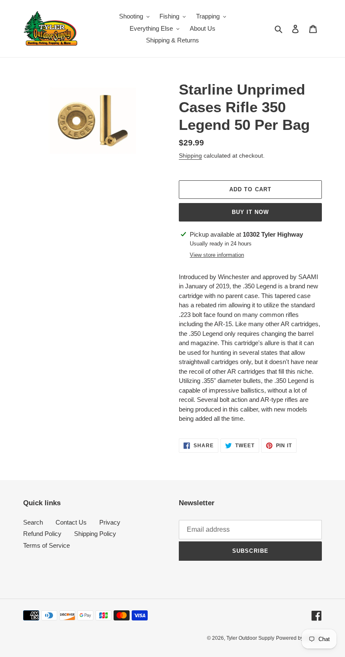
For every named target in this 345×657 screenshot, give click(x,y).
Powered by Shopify (299, 638)
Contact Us (71, 522)
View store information (217, 255)
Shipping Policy (95, 533)
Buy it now (250, 212)
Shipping (190, 155)
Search (33, 522)
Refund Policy (42, 533)
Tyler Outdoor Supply (250, 638)
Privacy (109, 522)
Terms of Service (46, 545)
